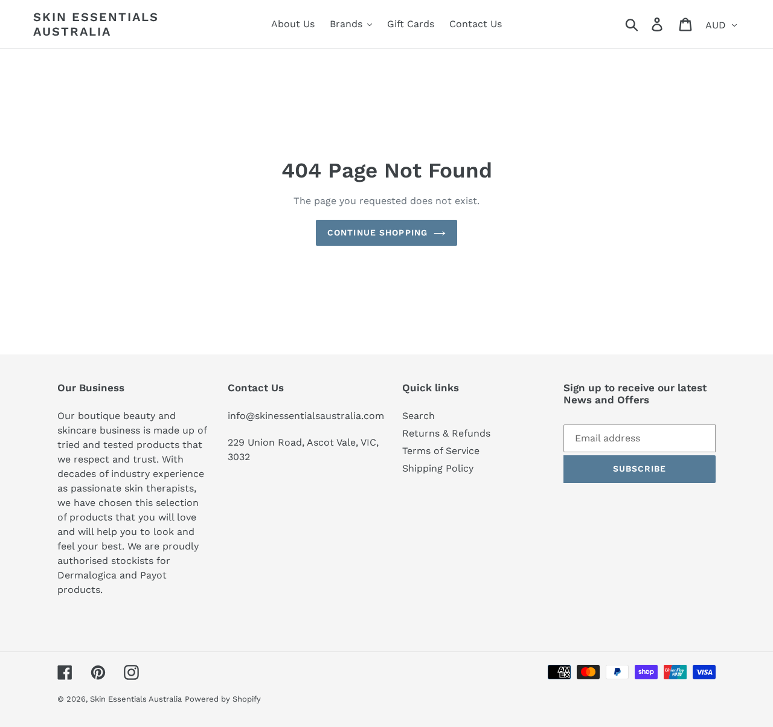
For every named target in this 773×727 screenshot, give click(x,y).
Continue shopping (377, 232)
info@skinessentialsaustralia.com (306, 415)
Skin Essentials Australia (96, 24)
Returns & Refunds (446, 433)
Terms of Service (441, 450)
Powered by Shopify (223, 698)
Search (418, 415)
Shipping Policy (437, 468)
